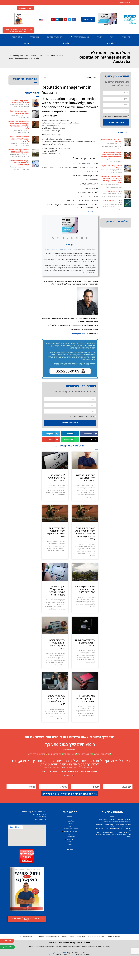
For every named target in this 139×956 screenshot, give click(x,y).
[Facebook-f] (74, 19)
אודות (112, 37)
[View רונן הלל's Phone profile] (53, 238)
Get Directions (41, 817)
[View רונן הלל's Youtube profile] (82, 238)
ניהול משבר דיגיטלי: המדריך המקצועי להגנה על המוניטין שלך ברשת (55, 532)
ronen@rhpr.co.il (78, 333)
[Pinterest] (53, 19)
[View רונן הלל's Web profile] (58, 238)
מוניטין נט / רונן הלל (60, 952)
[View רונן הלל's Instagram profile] (72, 238)
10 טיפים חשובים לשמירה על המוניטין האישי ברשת (56, 478)
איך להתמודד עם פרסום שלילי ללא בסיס (111, 140)
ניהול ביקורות (111, 43)
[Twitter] (69, 19)
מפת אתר (69, 849)
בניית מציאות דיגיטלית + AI (80, 37)
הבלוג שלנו (66, 43)
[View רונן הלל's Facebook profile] (87, 238)
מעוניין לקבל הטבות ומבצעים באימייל (115, 116)
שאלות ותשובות (17, 37)
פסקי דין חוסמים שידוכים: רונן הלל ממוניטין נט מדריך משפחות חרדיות (57, 590)
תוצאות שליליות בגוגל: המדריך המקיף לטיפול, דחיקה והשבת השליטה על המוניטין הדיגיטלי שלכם (111, 179)
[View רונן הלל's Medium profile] (63, 238)
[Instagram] (61, 19)
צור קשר (26, 43)
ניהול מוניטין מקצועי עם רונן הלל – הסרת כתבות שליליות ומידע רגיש (56, 699)
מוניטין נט (91, 211)
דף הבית (61, 55)
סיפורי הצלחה (34, 37)
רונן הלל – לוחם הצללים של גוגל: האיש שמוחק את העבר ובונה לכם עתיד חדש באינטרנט (111, 155)
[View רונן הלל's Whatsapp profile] (77, 238)
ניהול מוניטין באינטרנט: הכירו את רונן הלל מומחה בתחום (85, 478)
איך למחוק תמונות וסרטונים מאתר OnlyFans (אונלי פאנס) (57, 644)
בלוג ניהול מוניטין (51, 55)
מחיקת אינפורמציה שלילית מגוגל (112, 201)
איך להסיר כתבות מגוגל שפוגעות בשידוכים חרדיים (85, 643)
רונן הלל (99, 37)
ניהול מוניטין (126, 37)
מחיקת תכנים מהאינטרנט (113, 191)
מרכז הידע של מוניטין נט (55, 37)
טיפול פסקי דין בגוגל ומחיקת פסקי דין (112, 166)
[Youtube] (65, 19)
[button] (45, 78)
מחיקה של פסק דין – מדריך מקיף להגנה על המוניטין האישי (85, 698)
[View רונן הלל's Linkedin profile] (67, 238)
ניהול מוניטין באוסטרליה (36, 55)
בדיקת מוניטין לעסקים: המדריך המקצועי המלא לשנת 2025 (85, 589)
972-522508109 (40, 819)
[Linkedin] (57, 19)
